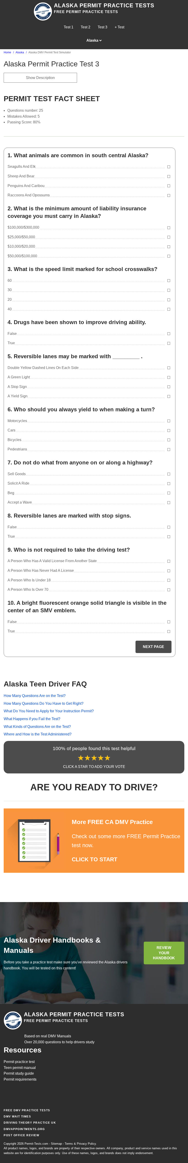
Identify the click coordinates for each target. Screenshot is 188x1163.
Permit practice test (19, 1062)
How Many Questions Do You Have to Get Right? (43, 703)
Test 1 (68, 27)
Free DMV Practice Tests (27, 1110)
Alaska (20, 52)
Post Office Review (21, 1135)
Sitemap (56, 1143)
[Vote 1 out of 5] (80, 758)
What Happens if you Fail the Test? (32, 719)
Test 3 (102, 27)
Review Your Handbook (164, 953)
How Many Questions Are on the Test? (35, 696)
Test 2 (85, 27)
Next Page (153, 647)
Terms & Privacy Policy (80, 1143)
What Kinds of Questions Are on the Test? (37, 727)
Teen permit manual (20, 1068)
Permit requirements (20, 1079)
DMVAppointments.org (24, 1129)
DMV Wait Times (17, 1116)
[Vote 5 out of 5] (107, 758)
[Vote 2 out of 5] (87, 758)
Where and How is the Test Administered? (38, 734)
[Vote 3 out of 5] (94, 758)
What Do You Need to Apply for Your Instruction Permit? (49, 711)
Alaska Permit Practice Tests (104, 5)
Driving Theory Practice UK (30, 1122)
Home (7, 52)
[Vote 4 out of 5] (100, 758)
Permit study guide (19, 1073)
